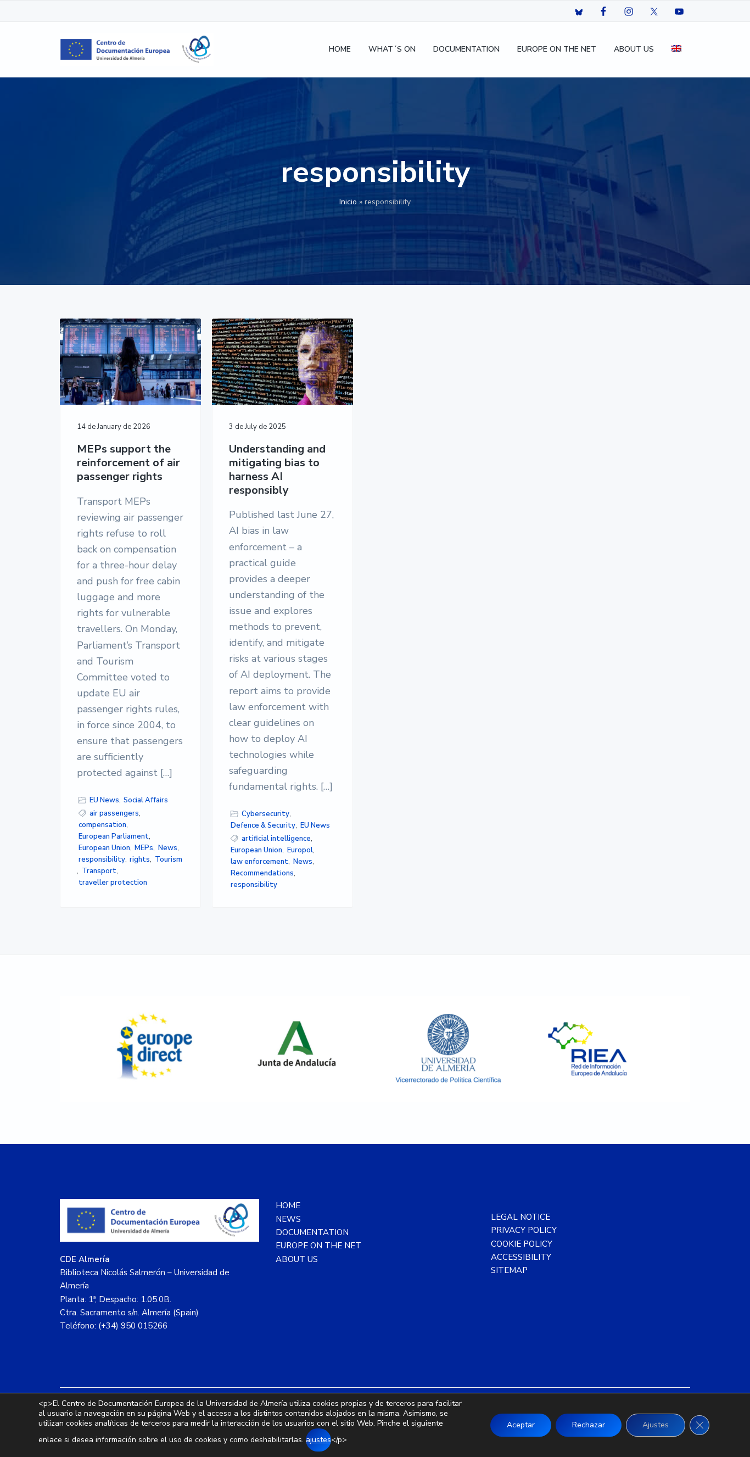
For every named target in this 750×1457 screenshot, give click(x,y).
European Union (104, 848)
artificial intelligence (276, 839)
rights (140, 859)
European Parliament (114, 836)
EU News (104, 800)
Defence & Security (263, 825)
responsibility (102, 859)
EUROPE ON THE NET (318, 1245)
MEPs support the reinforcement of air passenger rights (128, 463)
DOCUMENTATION (312, 1232)
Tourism (168, 859)
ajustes (318, 1439)
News (167, 848)
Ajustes (655, 1425)
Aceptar (521, 1425)
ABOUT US (297, 1259)
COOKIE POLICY (521, 1243)
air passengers (114, 813)
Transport (99, 871)
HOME (288, 1205)
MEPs (144, 848)
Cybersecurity (265, 814)
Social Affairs (146, 800)
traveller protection (113, 882)
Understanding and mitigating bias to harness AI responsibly (277, 470)
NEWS (288, 1219)
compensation (102, 825)
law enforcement (259, 862)
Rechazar (588, 1425)
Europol (300, 850)
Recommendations (262, 873)
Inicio (348, 202)
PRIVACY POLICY (524, 1230)
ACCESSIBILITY (521, 1257)
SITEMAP (509, 1270)
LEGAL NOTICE (520, 1217)
